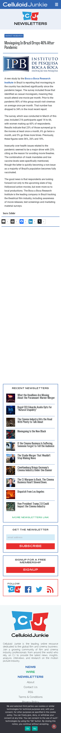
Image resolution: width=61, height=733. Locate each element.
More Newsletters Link (30, 517)
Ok (27, 728)
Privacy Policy (30, 701)
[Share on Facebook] (22, 221)
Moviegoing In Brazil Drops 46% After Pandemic (29, 45)
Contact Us (30, 687)
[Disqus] (30, 267)
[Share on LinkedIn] (31, 221)
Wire (30, 672)
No (34, 728)
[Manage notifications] (54, 726)
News (30, 667)
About (30, 682)
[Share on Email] (3, 221)
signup (30, 570)
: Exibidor (11, 213)
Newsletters (30, 677)
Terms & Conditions (31, 696)
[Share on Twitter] (40, 221)
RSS (30, 692)
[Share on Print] (13, 221)
